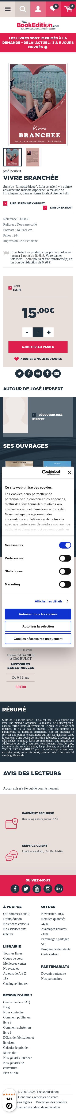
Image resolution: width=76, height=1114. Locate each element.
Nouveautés (11, 968)
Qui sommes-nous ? (16, 914)
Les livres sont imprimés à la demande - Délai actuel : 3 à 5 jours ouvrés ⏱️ (38, 42)
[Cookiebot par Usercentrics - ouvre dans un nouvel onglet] (44, 472)
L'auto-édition (12, 919)
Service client (35, 845)
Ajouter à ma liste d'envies (41, 359)
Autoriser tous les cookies (38, 614)
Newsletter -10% (52, 914)
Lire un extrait (61, 207)
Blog (6, 1007)
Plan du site (11, 1073)
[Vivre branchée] (38, 143)
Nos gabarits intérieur (17, 1057)
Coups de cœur (13, 958)
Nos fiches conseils (16, 924)
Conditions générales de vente (38, 1097)
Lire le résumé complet (27, 203)
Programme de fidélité (56, 949)
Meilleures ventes (14, 963)
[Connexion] (38, 11)
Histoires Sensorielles (20, 666)
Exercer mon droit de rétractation (38, 1107)
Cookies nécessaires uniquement (38, 638)
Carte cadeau (49, 954)
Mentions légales (21, 1102)
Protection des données (51, 1102)
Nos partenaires (51, 978)
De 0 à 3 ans (20, 677)
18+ (5, 978)
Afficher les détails (49, 601)
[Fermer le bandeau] (69, 472)
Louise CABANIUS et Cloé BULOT (20, 657)
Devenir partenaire (53, 973)
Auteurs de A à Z (14, 973)
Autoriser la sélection (38, 626)
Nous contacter (13, 1012)
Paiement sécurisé (38, 813)
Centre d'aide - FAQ (16, 1002)
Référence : (10, 219)
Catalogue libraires (15, 983)
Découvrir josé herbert (47, 416)
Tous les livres (12, 953)
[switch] (65, 558)
